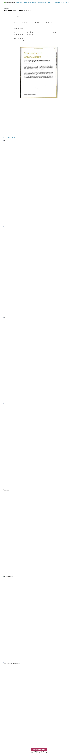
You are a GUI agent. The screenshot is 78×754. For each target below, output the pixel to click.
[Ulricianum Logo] (27, 226)
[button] (39, 749)
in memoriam (6, 8)
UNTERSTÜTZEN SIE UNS (59, 2)
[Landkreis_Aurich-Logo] (14, 576)
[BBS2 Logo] (9, 140)
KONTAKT (68, 2)
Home (17, 2)
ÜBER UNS (50, 2)
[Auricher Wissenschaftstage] (9, 2)
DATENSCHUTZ (36, 751)
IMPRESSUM (42, 751)
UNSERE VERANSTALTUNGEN (30, 2)
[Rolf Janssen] (17, 490)
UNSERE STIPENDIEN (42, 2)
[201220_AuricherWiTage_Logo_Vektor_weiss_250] (12, 663)
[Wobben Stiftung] (11, 317)
